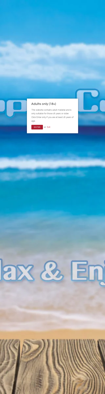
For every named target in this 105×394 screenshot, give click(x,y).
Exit (48, 127)
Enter (37, 127)
